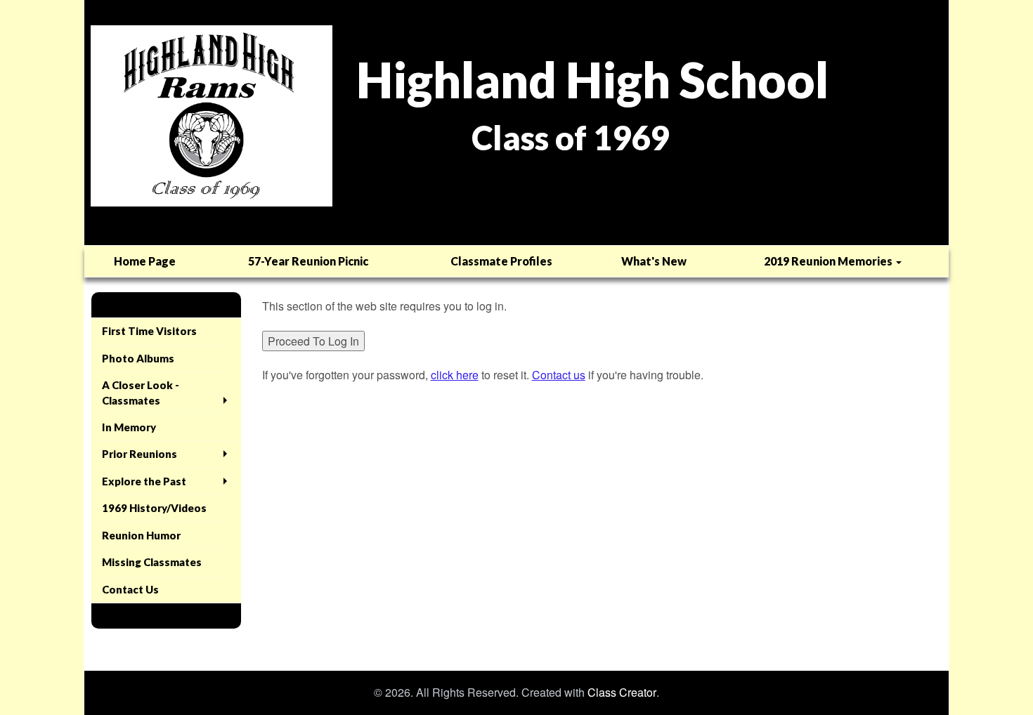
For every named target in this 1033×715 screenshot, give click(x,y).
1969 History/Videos (154, 507)
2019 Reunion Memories (829, 261)
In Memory (129, 427)
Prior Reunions (139, 453)
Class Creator (621, 692)
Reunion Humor (141, 535)
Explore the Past (144, 481)
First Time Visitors (149, 330)
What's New (654, 261)
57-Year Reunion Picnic (308, 261)
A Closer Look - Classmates (140, 392)
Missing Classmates (152, 562)
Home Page (145, 261)
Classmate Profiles (501, 261)
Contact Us (130, 589)
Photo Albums (138, 358)
